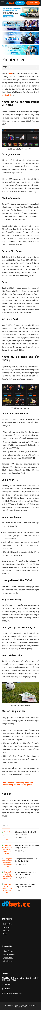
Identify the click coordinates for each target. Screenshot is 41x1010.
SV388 (5, 934)
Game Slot (6, 927)
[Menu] (2, 3)
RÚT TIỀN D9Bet (8, 961)
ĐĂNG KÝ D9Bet (8, 951)
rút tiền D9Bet (7, 95)
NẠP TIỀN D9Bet (8, 958)
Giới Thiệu (24, 1005)
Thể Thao (6, 930)
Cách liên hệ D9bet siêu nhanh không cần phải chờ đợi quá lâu (18, 784)
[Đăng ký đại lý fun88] (20, 12)
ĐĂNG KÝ (20, 3)
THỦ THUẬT (18, 837)
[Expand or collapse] (37, 67)
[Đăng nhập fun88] (20, 50)
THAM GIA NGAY (33, 3)
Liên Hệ (23, 1007)
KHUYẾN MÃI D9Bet (9, 954)
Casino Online (7, 924)
